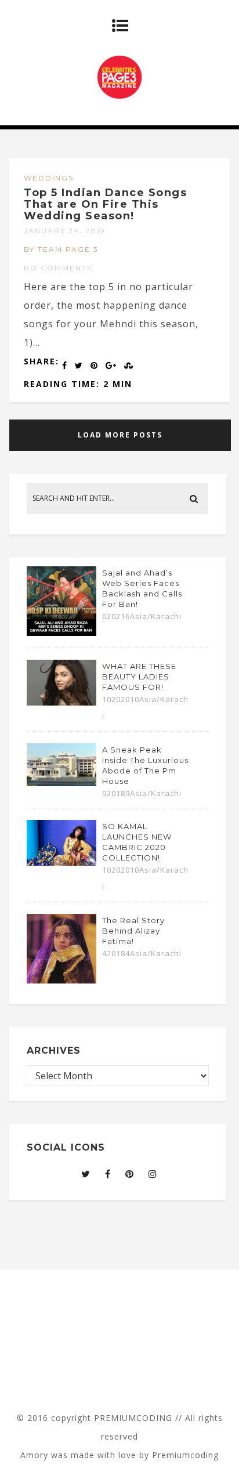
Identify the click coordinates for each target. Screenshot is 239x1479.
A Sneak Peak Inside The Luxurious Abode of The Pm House (145, 765)
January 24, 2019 (65, 230)
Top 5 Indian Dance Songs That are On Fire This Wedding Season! (105, 204)
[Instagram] (153, 1173)
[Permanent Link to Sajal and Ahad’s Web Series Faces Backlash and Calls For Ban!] (61, 632)
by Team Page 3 (61, 249)
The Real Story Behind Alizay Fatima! (133, 931)
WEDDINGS (49, 177)
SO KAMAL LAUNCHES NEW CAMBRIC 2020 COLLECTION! (137, 842)
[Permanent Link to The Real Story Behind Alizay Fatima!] (61, 980)
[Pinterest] (129, 1173)
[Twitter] (85, 1173)
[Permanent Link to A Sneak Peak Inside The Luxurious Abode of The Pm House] (61, 782)
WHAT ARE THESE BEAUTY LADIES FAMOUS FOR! (139, 676)
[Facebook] (108, 1173)
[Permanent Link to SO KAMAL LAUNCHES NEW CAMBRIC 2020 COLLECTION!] (61, 862)
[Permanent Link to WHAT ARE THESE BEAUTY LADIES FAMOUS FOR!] (61, 702)
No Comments (58, 267)
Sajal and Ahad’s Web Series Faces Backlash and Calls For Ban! (142, 588)
